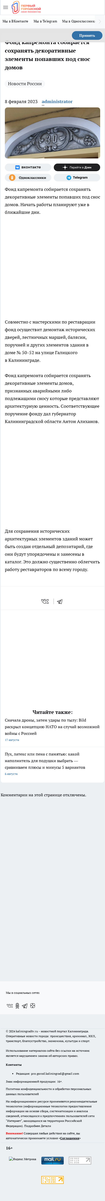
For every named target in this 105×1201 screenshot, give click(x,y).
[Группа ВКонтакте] (28, 167)
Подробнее (32, 1126)
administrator (57, 101)
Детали (46, 1126)
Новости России (25, 83)
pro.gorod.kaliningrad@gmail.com (55, 1073)
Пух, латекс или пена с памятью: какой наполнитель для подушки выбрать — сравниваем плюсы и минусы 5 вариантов (45, 763)
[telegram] (61, 601)
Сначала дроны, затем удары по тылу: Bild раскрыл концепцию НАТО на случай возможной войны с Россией (52, 729)
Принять (87, 35)
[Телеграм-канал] (77, 177)
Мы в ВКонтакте (16, 21)
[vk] (45, 601)
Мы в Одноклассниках (80, 21)
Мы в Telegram (45, 21)
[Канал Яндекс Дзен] (77, 167)
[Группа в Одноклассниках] (28, 177)
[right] (100, 21)
